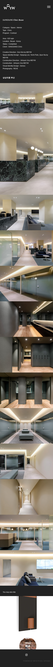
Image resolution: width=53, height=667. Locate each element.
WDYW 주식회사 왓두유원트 (41, 661)
